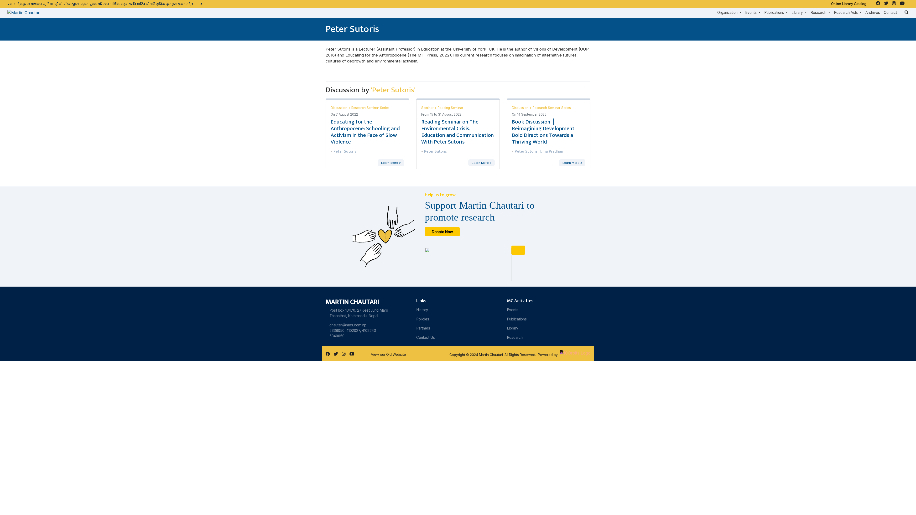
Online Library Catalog (848, 4)
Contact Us (425, 337)
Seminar (428, 108)
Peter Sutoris (344, 151)
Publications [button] (774, 12)
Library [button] (797, 12)
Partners (423, 328)
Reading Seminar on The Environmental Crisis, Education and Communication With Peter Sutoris (457, 131)
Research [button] (819, 12)
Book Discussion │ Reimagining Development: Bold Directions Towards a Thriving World (544, 131)
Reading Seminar (450, 108)
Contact (890, 12)
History (422, 310)
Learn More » (391, 163)
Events (512, 310)
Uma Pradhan (551, 151)
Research (515, 337)
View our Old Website (388, 354)
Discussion (339, 108)
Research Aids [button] (846, 12)
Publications (517, 319)
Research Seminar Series (370, 108)
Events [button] (751, 12)
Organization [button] (728, 12)
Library (512, 328)
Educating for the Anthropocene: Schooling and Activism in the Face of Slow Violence (365, 131)
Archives (872, 12)
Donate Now (442, 231)
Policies (422, 319)
